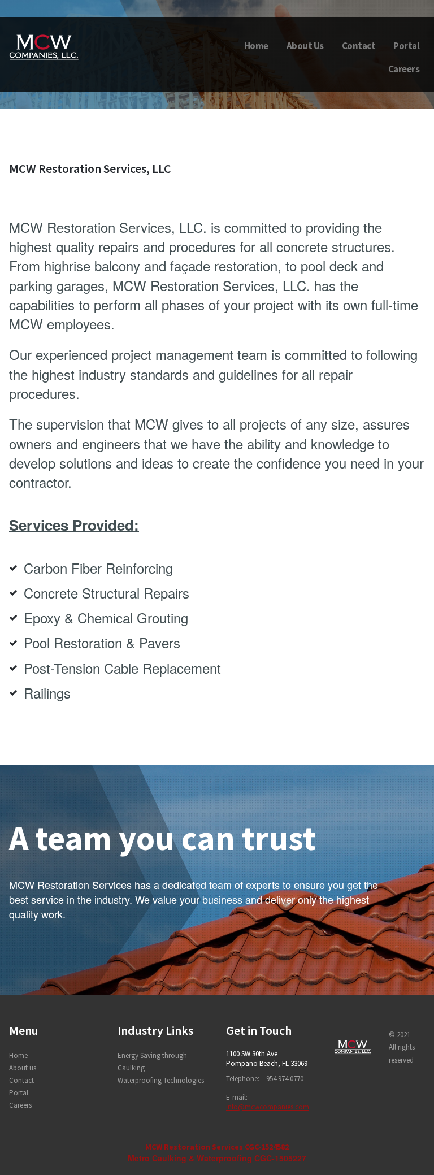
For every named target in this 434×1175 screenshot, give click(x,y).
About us (22, 1068)
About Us (305, 46)
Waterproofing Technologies (161, 1080)
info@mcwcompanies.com (267, 1107)
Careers (404, 69)
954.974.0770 (284, 1078)
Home (256, 46)
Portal (406, 46)
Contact (359, 46)
